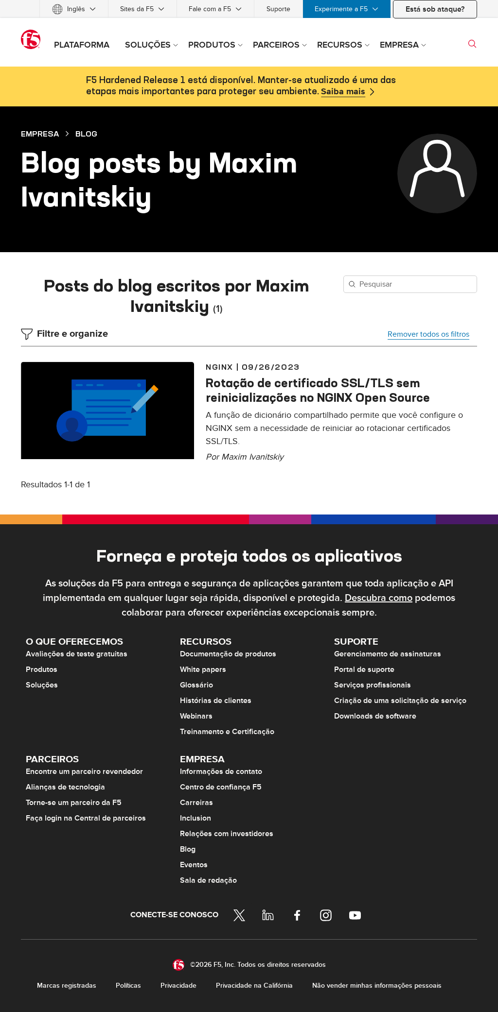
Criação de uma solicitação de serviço (400, 700)
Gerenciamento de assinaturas (387, 654)
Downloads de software (375, 716)
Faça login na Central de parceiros (86, 818)
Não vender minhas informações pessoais (377, 985)
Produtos (41, 669)
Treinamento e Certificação (227, 732)
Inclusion (195, 818)
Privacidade (178, 985)
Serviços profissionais (372, 685)
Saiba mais (343, 91)
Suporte (278, 9)
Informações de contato (221, 771)
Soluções (42, 685)
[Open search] (472, 44)
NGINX (219, 367)
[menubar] (249, 9)
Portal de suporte (364, 669)
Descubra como (378, 598)
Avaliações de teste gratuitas (76, 654)
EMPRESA (40, 133)
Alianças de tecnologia (65, 787)
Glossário (196, 685)
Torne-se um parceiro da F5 (74, 802)
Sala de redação (208, 880)
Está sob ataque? (435, 9)
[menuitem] (74, 9)
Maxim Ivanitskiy (252, 457)
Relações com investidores (226, 834)
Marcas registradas (66, 985)
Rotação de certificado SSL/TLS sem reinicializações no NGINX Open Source (318, 390)
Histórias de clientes (215, 700)
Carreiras (196, 802)
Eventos (194, 865)
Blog (86, 133)
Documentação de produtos (228, 654)
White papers (203, 669)
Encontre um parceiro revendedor (84, 771)
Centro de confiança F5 (221, 787)
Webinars (196, 716)
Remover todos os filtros (428, 334)
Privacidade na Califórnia (254, 985)
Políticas (128, 985)
